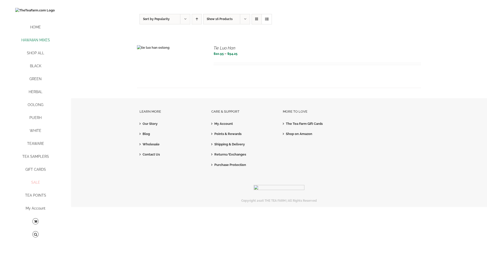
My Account (223, 124)
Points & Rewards (227, 134)
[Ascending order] (197, 19)
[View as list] (267, 19)
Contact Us (151, 154)
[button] (35, 234)
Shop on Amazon (299, 134)
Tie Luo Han (224, 48)
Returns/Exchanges (230, 154)
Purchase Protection (230, 165)
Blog (146, 134)
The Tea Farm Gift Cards (304, 124)
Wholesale (151, 144)
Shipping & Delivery (229, 144)
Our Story (150, 124)
